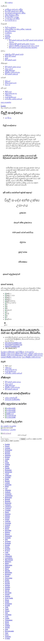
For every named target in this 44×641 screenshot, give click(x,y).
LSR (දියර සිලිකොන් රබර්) (14, 54)
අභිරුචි (7, 38)
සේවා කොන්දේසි (11, 398)
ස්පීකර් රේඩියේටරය (35, 353)
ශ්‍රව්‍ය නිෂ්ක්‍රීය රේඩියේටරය (31, 357)
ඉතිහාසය (8, 95)
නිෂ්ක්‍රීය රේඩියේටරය (12, 72)
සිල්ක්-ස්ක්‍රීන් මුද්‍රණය (12, 17)
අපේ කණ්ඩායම (10, 97)
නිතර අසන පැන (10, 83)
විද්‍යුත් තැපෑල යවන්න (8, 429)
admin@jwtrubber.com (12, 346)
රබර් (6, 58)
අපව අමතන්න (6, 102)
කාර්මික (8, 36)
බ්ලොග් (7, 85)
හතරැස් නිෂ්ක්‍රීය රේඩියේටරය (11, 357)
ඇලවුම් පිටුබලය (10, 20)
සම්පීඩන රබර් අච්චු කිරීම (14, 9)
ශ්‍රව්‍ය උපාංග (9, 68)
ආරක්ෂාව (8, 33)
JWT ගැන (8, 91)
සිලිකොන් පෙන (10, 60)
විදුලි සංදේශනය (10, 27)
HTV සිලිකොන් (10, 56)
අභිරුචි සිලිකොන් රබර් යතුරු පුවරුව (22, 44)
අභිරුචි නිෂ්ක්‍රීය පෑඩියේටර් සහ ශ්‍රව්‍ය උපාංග (24, 45)
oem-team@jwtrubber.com (13, 344)
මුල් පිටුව (8, 118)
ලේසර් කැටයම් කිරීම (12, 18)
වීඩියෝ (7, 81)
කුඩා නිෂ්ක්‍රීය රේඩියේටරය (33, 355)
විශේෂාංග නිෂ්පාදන (8, 352)
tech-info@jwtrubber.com (13, 343)
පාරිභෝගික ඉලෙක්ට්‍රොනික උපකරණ (18, 29)
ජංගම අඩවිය (29, 352)
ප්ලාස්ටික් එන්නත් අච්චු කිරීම (15, 13)
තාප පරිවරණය (10, 31)
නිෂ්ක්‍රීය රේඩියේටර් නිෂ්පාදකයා (12, 355)
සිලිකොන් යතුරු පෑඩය (13, 67)
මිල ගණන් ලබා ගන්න (8, 426)
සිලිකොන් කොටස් (11, 74)
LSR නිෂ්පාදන (10, 70)
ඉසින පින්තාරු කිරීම (12, 15)
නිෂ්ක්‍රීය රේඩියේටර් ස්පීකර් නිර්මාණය (14, 353)
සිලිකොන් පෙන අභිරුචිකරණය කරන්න (23, 47)
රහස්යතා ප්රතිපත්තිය (12, 399)
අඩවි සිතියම (19, 352)
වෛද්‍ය (7, 34)
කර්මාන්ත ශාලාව (11, 93)
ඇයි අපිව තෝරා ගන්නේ (13, 99)
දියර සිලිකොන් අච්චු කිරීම (14, 11)
